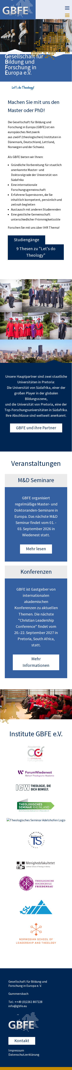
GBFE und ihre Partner (36, 427)
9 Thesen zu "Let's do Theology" (35, 252)
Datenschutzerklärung (23, 1055)
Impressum (16, 1050)
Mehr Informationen (36, 662)
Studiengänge (26, 239)
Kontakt (21, 1040)
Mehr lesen (36, 548)
